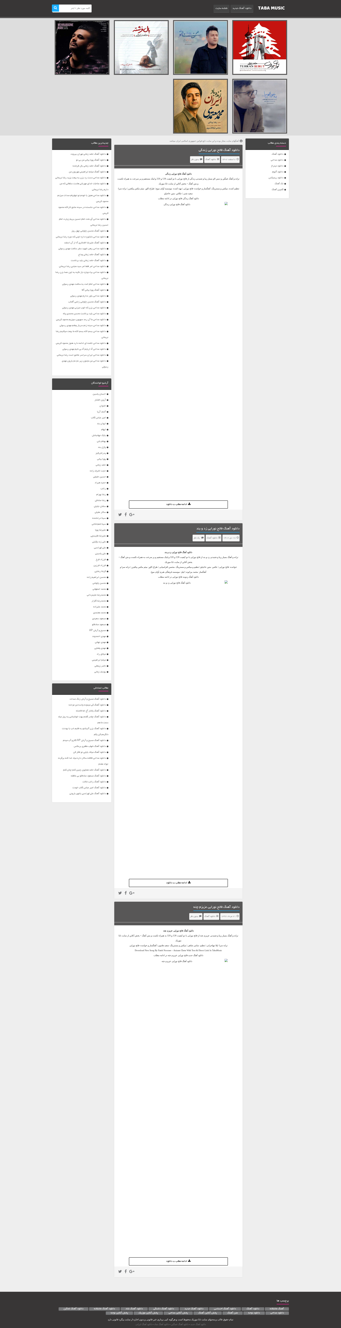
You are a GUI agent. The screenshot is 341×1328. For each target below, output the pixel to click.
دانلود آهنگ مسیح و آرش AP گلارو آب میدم (84, 740)
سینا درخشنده (99, 518)
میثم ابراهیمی (99, 660)
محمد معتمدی (99, 612)
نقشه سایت (221, 8)
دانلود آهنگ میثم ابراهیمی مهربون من (87, 172)
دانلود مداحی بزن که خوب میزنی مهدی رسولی (84, 308)
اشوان (102, 406)
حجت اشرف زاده (98, 471)
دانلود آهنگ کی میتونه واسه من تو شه (87, 705)
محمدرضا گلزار (99, 601)
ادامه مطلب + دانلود (176, 504)
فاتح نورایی (176, 174)
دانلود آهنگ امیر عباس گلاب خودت (89, 787)
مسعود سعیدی (99, 618)
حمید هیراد (100, 482)
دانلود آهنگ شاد (134, 1309)
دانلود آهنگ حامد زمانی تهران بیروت (88, 154)
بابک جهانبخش (99, 435)
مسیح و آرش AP (97, 630)
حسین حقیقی (99, 477)
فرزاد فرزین (100, 565)
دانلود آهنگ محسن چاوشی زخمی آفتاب (87, 302)
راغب (103, 488)
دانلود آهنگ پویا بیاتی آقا (94, 290)
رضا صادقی (100, 500)
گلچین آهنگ (277, 189)
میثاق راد (101, 654)
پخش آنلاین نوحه (119, 1313)
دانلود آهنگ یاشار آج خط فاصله (91, 711)
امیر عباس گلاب (98, 417)
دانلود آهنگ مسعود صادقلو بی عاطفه (88, 776)
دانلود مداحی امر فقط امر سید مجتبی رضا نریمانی (82, 266)
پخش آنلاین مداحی (178, 1313)
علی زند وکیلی (99, 542)
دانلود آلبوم (277, 172)
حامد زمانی (101, 465)
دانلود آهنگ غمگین (73, 1309)
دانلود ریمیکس (276, 178)
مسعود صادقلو (99, 624)
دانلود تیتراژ (277, 166)
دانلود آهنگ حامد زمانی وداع (92, 254)
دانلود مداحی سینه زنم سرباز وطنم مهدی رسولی (83, 325)
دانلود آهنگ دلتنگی (163, 1309)
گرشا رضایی (100, 571)
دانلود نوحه (254, 1313)
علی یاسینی (100, 553)
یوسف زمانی (100, 672)
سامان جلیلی (100, 506)
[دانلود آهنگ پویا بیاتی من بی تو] (200, 47)
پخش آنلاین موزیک (148, 1313)
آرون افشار (100, 400)
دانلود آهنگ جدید (241, 8)
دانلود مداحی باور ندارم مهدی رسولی (88, 296)
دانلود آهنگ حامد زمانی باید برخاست (88, 260)
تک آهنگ (279, 183)
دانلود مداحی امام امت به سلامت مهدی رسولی (84, 284)
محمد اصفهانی (99, 589)
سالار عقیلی (100, 512)
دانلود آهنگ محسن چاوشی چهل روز (88, 231)
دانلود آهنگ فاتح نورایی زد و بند (218, 529)
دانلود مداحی (277, 160)
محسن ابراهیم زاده (96, 577)
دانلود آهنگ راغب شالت (94, 782)
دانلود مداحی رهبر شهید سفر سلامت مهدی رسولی (82, 248)
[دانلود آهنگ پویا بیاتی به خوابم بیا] (259, 106)
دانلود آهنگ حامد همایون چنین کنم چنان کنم (84, 770)
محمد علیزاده (99, 607)
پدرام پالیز (101, 453)
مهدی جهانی (100, 642)
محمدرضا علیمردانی (96, 595)
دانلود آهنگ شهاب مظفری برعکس (90, 746)
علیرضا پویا (100, 530)
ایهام (103, 429)
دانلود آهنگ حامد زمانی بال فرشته (89, 166)
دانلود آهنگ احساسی (225, 1309)
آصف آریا (101, 412)
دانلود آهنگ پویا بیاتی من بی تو (91, 160)
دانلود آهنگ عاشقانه (104, 1309)
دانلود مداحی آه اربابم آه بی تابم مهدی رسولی (84, 349)
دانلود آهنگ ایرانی (143, 1324)
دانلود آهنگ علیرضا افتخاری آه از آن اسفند (85, 243)
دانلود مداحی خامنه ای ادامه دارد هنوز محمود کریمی (81, 343)
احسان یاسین (99, 394)
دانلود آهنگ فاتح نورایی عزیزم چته (216, 907)
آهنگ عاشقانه (277, 1309)
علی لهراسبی (100, 547)
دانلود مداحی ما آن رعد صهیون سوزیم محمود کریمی (81, 319)
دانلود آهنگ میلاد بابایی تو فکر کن (89, 752)
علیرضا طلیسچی (98, 536)
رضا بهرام (101, 494)
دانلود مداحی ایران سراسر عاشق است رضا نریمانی (81, 355)
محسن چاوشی (99, 583)
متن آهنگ (232, 1313)
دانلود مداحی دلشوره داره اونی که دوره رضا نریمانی (81, 237)
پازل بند (102, 447)
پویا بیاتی (101, 459)
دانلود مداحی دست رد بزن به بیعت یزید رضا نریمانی (80, 178)
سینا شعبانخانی (99, 524)
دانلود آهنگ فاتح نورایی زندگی (219, 150)
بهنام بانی (101, 441)
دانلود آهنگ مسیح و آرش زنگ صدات (88, 699)
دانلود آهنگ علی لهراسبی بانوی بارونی (87, 793)
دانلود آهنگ (277, 154)
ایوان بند (101, 423)
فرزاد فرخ (101, 559)
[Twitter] (120, 515)
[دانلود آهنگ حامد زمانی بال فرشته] (141, 47)
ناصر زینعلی (100, 666)
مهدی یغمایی (100, 648)
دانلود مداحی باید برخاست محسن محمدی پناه (84, 313)
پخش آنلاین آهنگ (207, 1313)
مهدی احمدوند (99, 636)
